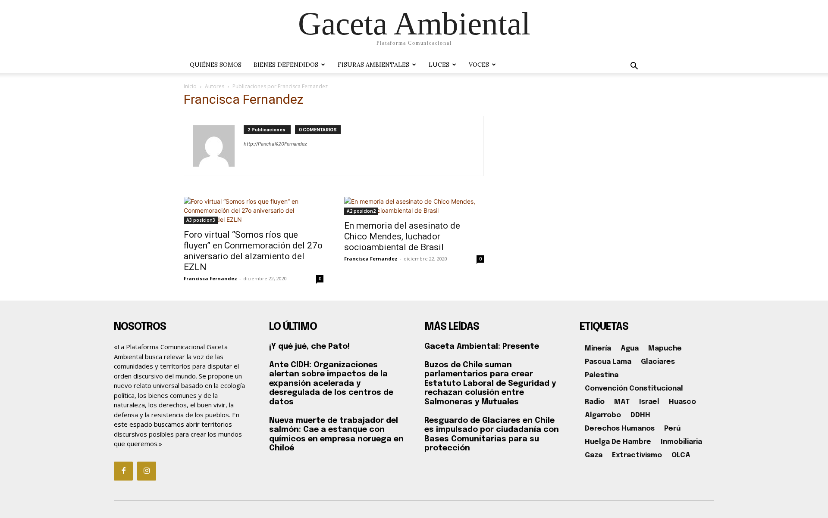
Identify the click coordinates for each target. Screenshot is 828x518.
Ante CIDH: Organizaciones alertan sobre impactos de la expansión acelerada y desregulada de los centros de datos (331, 383)
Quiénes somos (216, 64)
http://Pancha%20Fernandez (275, 144)
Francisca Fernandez (210, 278)
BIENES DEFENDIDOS (286, 64)
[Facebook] (123, 471)
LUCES (439, 64)
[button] (634, 67)
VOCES (479, 64)
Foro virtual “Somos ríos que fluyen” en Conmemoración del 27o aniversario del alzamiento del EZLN (253, 251)
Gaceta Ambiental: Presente (481, 347)
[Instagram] (146, 471)
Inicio (190, 86)
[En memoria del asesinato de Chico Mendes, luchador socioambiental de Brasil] (414, 206)
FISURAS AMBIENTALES (373, 64)
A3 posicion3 (200, 220)
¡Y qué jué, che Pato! (309, 347)
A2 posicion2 (361, 211)
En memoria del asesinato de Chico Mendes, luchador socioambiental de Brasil (402, 236)
